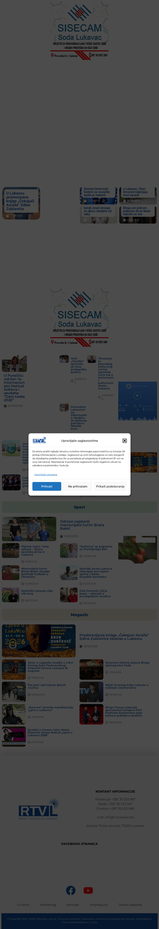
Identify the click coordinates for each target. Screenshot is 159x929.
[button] (125, 441)
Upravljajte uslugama (45, 474)
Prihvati (46, 486)
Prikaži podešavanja (110, 486)
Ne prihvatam (77, 486)
